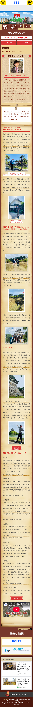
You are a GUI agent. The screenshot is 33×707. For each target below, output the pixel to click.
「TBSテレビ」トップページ (16, 2)
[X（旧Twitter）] (20, 26)
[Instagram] (26, 26)
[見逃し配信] (5, 27)
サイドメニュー (3, 2)
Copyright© (6, 699)
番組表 (30, 2)
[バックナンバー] (13, 27)
